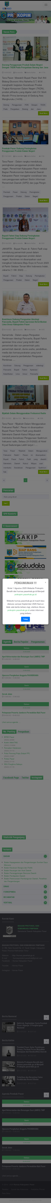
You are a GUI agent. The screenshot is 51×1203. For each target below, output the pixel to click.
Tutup (25, 619)
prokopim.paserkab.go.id (25, 594)
